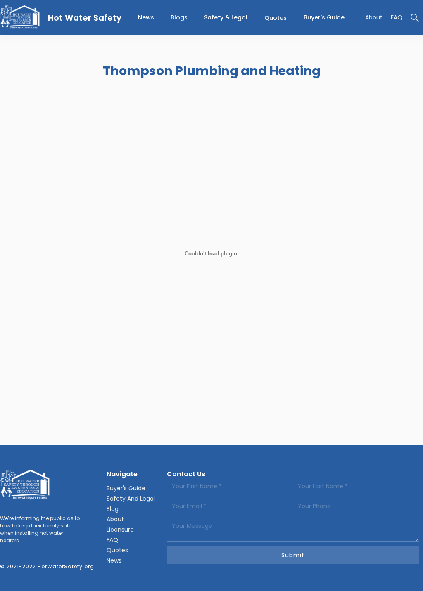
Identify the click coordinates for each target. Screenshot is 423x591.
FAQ (396, 17)
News (114, 560)
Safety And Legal (131, 498)
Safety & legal (225, 17)
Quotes (275, 18)
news (146, 17)
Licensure (120, 529)
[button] (226, 17)
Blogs (179, 17)
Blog (113, 509)
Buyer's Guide (324, 17)
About (374, 17)
